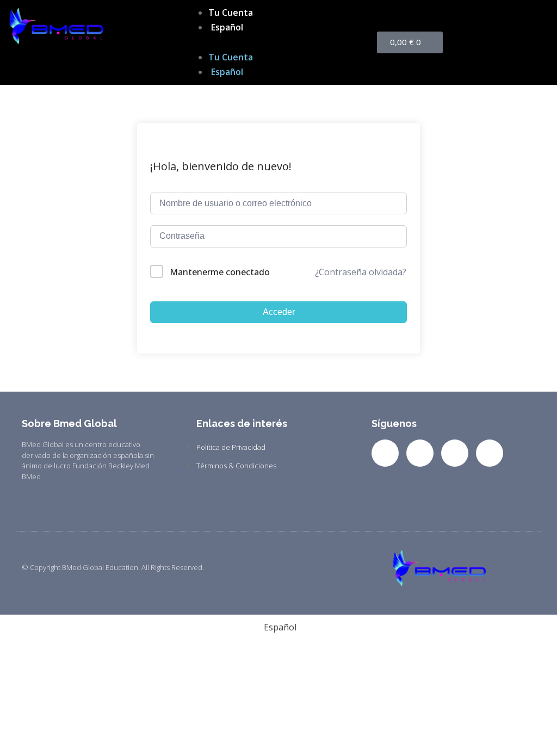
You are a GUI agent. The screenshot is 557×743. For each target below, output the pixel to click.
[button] (278, 42)
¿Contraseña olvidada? (360, 272)
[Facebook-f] (385, 453)
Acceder (279, 312)
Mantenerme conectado (220, 272)
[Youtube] (489, 453)
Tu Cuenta (230, 12)
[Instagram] (454, 453)
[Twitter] (420, 453)
